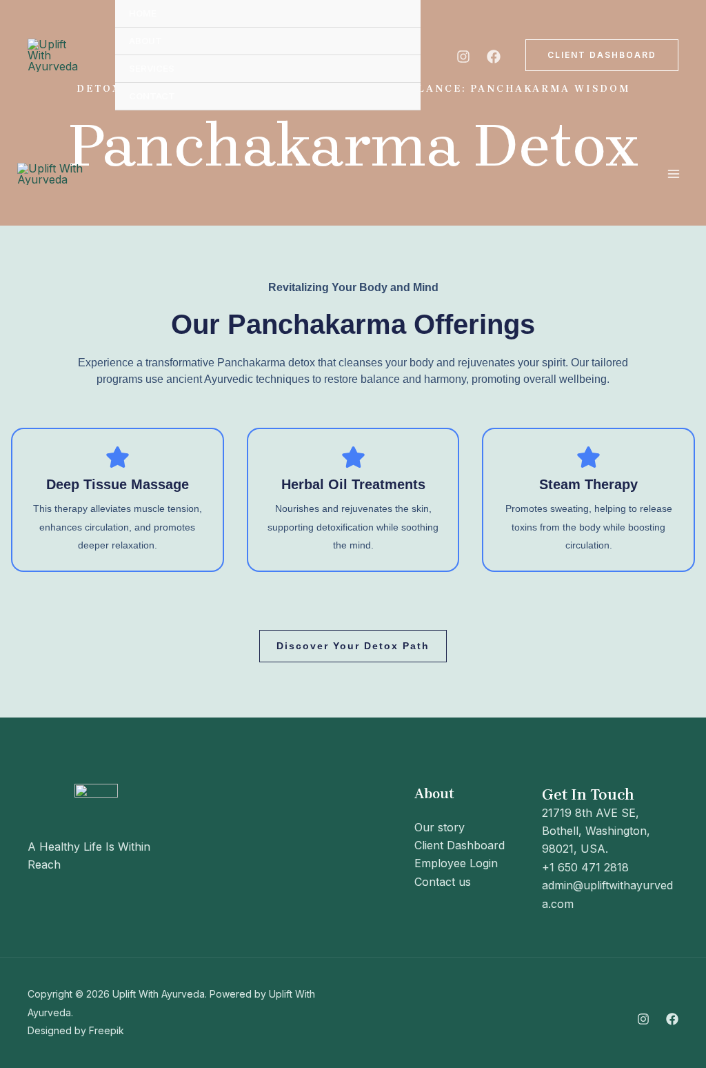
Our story (439, 827)
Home (143, 13)
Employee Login (456, 863)
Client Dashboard (459, 845)
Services (151, 68)
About (145, 40)
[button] (601, 55)
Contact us (442, 882)
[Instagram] (463, 56)
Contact (152, 95)
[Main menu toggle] (673, 174)
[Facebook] (494, 56)
